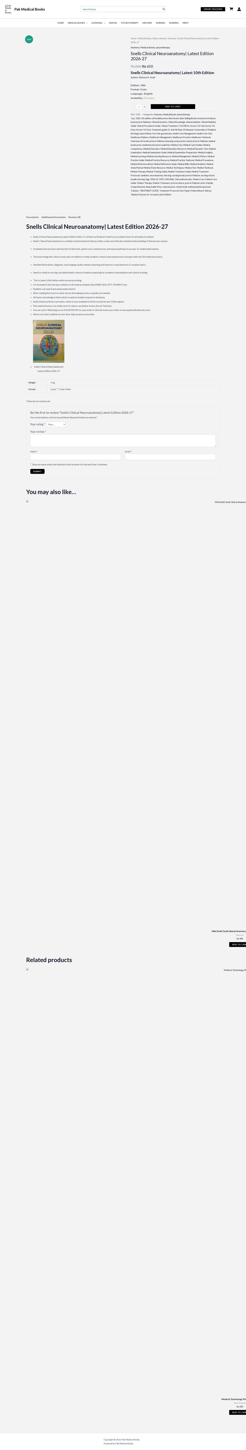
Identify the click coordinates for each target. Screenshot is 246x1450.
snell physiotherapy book (199, 187)
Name (34, 451)
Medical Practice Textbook (182, 160)
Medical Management (181, 156)
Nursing (160, 23)
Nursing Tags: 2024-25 (148, 179)
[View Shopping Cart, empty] (231, 9)
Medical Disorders (151, 149)
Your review (38, 431)
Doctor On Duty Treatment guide (151, 130)
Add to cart (173, 106)
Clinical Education (159, 122)
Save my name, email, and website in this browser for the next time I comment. (69, 464)
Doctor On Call (197, 126)
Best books (174, 118)
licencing (169, 141)
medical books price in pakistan (156, 145)
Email (128, 451)
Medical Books (76, 23)
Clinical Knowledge (176, 122)
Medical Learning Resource (159, 156)
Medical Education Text (197, 149)
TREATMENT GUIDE (149, 190)
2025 (138, 118)
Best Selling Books (188, 118)
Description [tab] (32, 217)
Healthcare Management (160, 137)
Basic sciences (159, 38)
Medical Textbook (205, 168)
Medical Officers (199, 156)
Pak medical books (183, 179)
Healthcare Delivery (140, 137)
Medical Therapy (138, 171)
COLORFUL (184, 126)
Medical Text (190, 168)
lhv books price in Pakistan (153, 141)
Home (133, 38)
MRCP (185, 23)
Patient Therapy (144, 183)
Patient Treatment (161, 183)
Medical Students (198, 164)
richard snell (181, 187)
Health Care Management (184, 133)
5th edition (146, 118)
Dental (113, 23)
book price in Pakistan (141, 122)
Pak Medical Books (29, 9)
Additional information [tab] (53, 217)
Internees (135, 141)
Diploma (147, 23)
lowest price (179, 141)
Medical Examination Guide (155, 152)
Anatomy (172, 38)
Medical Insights (205, 152)
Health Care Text (204, 133)
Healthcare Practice (182, 137)
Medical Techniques (175, 168)
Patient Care (198, 179)
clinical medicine (193, 122)
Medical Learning (138, 156)
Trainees (135, 190)
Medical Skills (183, 164)
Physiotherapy (129, 23)
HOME (61, 23)
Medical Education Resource (173, 149)
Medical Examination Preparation (182, 152)
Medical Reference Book (142, 164)
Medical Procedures (204, 160)
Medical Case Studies (192, 145)
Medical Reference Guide (165, 164)
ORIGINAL (169, 179)
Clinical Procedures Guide (148, 126)
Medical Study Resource (154, 168)
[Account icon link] (239, 9)
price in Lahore (177, 183)
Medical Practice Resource (157, 160)
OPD (161, 179)
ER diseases (188, 130)
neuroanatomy (156, 175)
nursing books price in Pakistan (186, 175)
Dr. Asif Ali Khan (175, 130)
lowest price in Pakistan (197, 141)
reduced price (169, 187)
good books (166, 133)
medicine (145, 175)
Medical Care (177, 145)
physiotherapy (163, 47)
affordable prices (160, 118)
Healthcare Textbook (201, 137)
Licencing (96, 23)
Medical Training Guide (156, 171)
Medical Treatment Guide (179, 171)
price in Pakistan (192, 183)
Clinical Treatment (169, 126)
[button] (213, 9)
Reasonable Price (154, 187)
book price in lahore (207, 118)
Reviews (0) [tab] (74, 217)
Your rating (37, 424)
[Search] (164, 9)
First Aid (156, 133)
